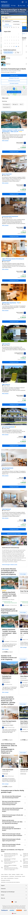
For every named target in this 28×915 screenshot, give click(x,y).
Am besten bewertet (14, 83)
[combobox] (14, 18)
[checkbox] (18, 34)
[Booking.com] (4, 1)
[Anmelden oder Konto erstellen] (22, 2)
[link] (6, 104)
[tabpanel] (11, 40)
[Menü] (26, 2)
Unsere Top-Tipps (14, 75)
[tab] (7, 24)
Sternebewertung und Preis (14, 80)
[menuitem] (5, 5)
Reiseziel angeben (8, 16)
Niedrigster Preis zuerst (14, 78)
